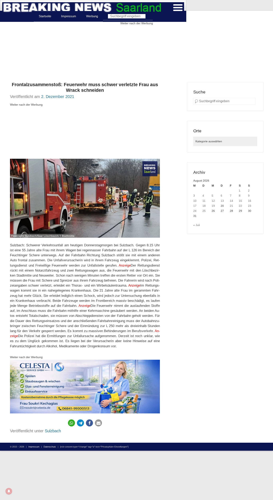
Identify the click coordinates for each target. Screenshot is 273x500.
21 (231, 205)
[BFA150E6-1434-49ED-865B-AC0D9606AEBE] (85, 387)
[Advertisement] (136, 54)
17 (194, 205)
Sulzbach (53, 431)
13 (222, 200)
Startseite (45, 16)
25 (204, 210)
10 (194, 200)
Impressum (68, 16)
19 (213, 205)
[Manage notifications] (9, 491)
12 (213, 200)
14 (231, 200)
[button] (71, 422)
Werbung (92, 16)
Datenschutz (50, 446)
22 (240, 205)
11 (203, 200)
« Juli (196, 225)
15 (240, 200)
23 (249, 205)
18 (204, 205)
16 (249, 200)
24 (194, 210)
